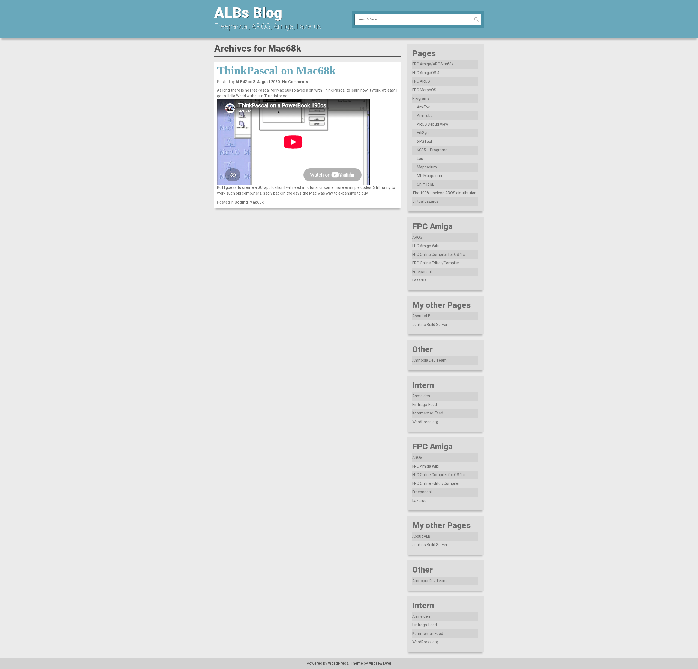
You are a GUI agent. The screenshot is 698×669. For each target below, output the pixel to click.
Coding (241, 202)
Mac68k (256, 202)
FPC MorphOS (424, 90)
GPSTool (424, 141)
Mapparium (427, 167)
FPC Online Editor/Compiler (435, 263)
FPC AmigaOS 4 (425, 73)
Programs (421, 98)
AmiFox (423, 107)
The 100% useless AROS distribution (444, 193)
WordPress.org (425, 422)
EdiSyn (423, 133)
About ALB (421, 316)
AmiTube (425, 115)
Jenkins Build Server (429, 324)
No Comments (295, 82)
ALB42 (241, 82)
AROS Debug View (432, 124)
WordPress (338, 663)
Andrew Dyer (380, 663)
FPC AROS (421, 81)
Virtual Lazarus (425, 201)
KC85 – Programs (432, 150)
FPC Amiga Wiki (425, 246)
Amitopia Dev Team (429, 360)
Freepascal (422, 272)
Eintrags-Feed (424, 404)
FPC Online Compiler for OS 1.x (438, 254)
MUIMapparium (430, 176)
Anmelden (421, 396)
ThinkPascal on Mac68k (276, 70)
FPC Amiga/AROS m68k (432, 64)
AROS (417, 237)
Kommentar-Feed (427, 413)
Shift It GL (425, 184)
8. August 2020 (266, 82)
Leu (420, 158)
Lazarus (419, 280)
